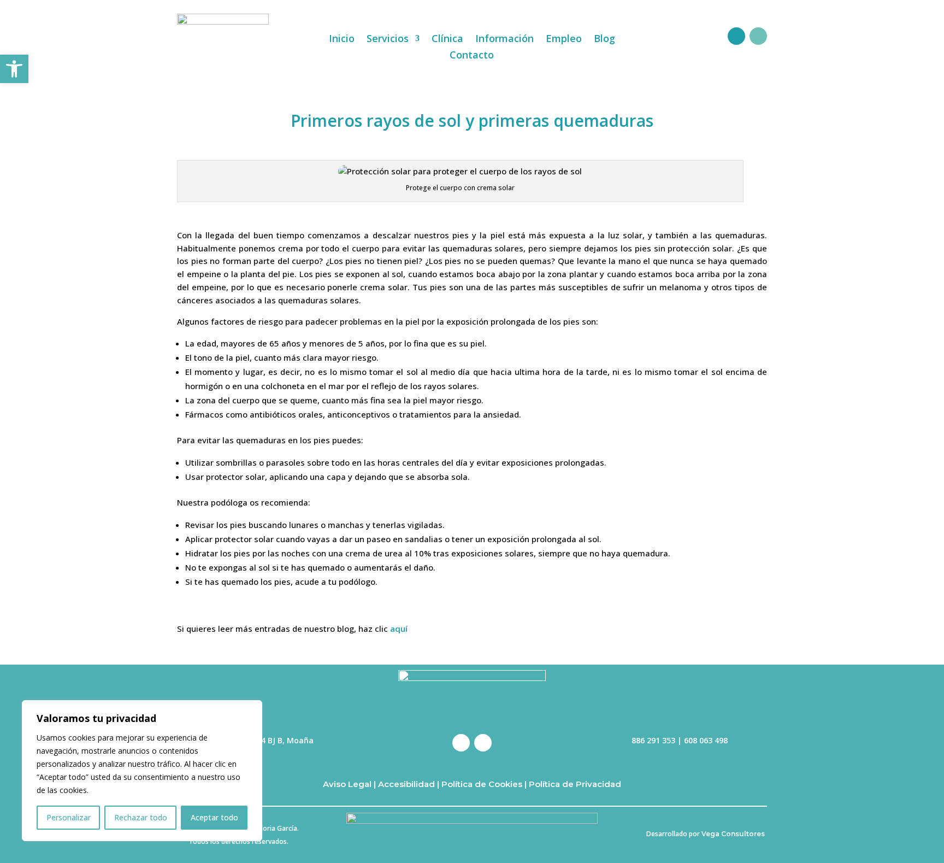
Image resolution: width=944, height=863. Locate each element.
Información (504, 39)
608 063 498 (706, 740)
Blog (604, 39)
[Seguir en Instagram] (758, 36)
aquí (399, 628)
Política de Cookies (480, 784)
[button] (14, 69)
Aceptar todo (214, 817)
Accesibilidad (406, 784)
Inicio (342, 39)
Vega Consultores (733, 834)
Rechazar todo (140, 817)
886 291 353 (653, 740)
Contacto (472, 56)
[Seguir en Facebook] (736, 36)
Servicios (388, 39)
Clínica (447, 39)
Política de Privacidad (575, 784)
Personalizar (68, 817)
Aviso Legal (347, 784)
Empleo (564, 39)
